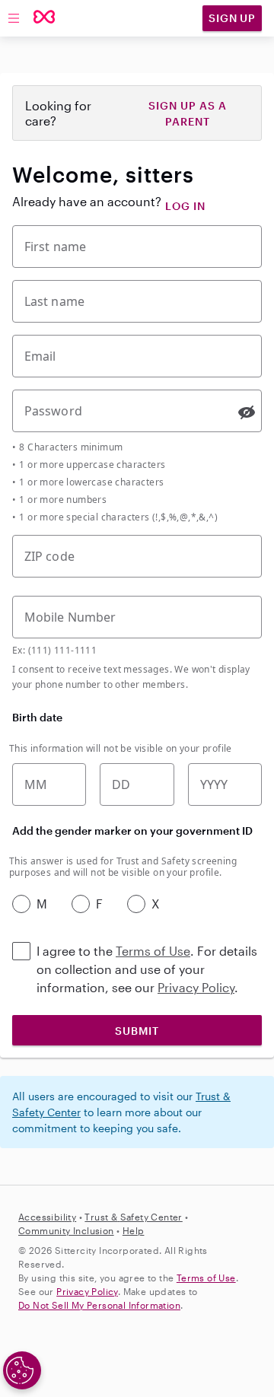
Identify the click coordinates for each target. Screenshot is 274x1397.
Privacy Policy (196, 987)
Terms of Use (153, 951)
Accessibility (47, 1216)
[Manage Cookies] (22, 1370)
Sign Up (232, 17)
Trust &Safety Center (133, 1216)
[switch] (246, 412)
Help (134, 1230)
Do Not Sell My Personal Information (99, 1305)
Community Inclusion (66, 1230)
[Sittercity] (44, 18)
